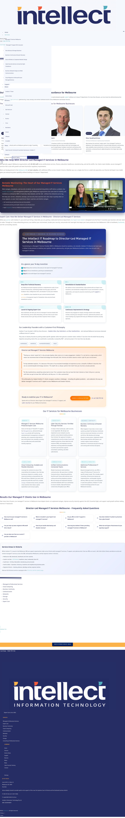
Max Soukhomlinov (74, 331)
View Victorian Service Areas (62, 644)
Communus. (6, 810)
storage (23, 482)
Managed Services (28, 431)
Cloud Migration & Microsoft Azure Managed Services (13, 79)
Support (7, 84)
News (6, 145)
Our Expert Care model (77, 220)
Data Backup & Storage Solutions (13, 50)
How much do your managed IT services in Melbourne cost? (15, 518)
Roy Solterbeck (61, 331)
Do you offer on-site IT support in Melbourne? (76, 518)
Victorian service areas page (35, 570)
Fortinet (7, 114)
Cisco (6, 123)
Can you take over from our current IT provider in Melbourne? (14, 535)
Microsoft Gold (8, 105)
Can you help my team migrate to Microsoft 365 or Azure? (16, 527)
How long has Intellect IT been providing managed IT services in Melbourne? (78, 527)
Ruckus (7, 118)
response (9, 207)
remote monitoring (7, 191)
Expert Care (24, 433)
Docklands (121, 222)
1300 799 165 (6, 41)
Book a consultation (80, 398)
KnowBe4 (7, 141)
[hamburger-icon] (123, 31)
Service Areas (8, 96)
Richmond (15, 559)
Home (6, 32)
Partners (7, 100)
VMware (7, 136)
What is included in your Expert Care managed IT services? (46, 518)
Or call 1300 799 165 (97, 398)
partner (8, 220)
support (66, 97)
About (6, 87)
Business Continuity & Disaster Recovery (15, 55)
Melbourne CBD (23, 170)
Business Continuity (89, 420)
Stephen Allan (52, 331)
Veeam (7, 132)
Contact (7, 154)
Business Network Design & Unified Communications (13, 72)
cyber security (26, 403)
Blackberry (7, 127)
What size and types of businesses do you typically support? (110, 527)
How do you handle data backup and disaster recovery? (46, 527)
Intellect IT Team (9, 91)
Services (7, 35)
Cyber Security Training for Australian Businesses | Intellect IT (20, 150)
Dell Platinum (8, 109)
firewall (70, 439)
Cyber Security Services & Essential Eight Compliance (15, 65)
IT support (96, 292)
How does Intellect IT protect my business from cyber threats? (110, 518)
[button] (5, 158)
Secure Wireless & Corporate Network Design (16, 59)
